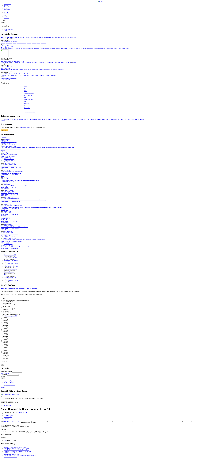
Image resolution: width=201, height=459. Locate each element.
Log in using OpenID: (6, 371)
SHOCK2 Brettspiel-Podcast (23, 413)
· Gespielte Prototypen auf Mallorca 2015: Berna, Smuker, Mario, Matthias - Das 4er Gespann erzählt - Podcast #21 (38, 37)
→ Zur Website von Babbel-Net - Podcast (11, 149)
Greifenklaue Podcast (6, 161)
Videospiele (27, 108)
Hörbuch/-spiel (28, 95)
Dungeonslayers (53, 119)
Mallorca (29, 43)
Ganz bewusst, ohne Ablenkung (10, 305)
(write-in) (4, 361)
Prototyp (74, 62)
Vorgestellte (7, 6)
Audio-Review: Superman (10, 457)
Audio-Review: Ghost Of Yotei (11, 454)
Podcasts (100, 119)
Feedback (6, 12)
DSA (41, 119)
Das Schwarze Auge (35, 119)
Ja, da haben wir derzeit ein (10, 269)
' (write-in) (5, 317)
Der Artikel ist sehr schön (10, 255)
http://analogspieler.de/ (11, 316)
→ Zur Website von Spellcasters (9, 221)
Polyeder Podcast (5, 188)
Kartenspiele (26, 75)
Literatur (26, 97)
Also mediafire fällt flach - (10, 277)
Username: (4, 374)
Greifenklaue (74, 119)
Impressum (6, 13)
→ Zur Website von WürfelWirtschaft (10, 248)
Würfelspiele (54, 75)
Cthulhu (24, 119)
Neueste (6, 5)
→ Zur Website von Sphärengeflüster (10, 228)
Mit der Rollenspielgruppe (8, 308)
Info (5, 15)
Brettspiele (3, 75)
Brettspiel (3, 43)
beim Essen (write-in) (7, 309)
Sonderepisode (112, 119)
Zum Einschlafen (6, 303)
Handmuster (28, 62)
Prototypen (43, 43)
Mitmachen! (7, 9)
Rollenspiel (14, 41)
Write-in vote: (4, 363)
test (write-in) (5, 355)
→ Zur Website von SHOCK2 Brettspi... (11, 201)
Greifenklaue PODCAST (84, 119)
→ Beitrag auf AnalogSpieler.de (8, 46)
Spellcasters (3, 215)
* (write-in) (5, 358)
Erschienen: (4, 38)
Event (22, 62)
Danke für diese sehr (9, 272)
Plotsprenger (4, 183)
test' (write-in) (5, 356)
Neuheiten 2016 (52, 62)
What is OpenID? (5, 373)
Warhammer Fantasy (139, 119)
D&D (28, 119)
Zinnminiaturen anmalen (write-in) (11, 314)
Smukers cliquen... (5, 203)
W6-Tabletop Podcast (6, 235)
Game (14, 43)
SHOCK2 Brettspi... (6, 195)
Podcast (63, 62)
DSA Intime (46, 119)
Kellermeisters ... (5, 169)
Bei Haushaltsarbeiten (7, 301)
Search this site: (5, 20)
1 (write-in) (5, 360)
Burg (12, 62)
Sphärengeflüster (5, 222)
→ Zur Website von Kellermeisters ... (10, 174)
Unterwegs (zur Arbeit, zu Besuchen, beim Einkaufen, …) (16, 300)
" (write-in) (5, 325)
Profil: (2, 139)
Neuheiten (41, 75)
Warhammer (131, 119)
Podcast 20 (68, 62)
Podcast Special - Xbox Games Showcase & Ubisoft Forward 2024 (20, 455)
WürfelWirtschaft (5, 242)
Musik (25, 101)
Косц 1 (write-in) (12, 316)
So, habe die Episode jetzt (10, 257)
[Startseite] (100, 1)
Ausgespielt (3, 137)
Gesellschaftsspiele (5, 41)
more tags (3, 120)
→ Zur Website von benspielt (8, 156)
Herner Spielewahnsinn (16, 75)
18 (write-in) (5, 311)
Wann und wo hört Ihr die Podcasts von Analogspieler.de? (19, 288)
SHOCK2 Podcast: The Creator (12, 452)
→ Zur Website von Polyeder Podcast (10, 194)
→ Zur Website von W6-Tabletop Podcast (11, 241)
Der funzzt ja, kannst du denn (11, 260)
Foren (5, 30)
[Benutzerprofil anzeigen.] (6, 140)
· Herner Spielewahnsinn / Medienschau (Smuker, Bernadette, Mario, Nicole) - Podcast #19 (32, 69)
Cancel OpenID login (9, 382)
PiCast (92, 119)
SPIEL (118, 119)
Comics (2, 74)
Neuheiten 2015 (43, 62)
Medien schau (34, 75)
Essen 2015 (9, 43)
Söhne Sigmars (4, 210)
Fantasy (59, 119)
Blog (10, 119)
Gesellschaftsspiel (21, 43)
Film (2, 61)
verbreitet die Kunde (24, 127)
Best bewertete (7, 4)
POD (58, 62)
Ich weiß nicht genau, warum (11, 263)
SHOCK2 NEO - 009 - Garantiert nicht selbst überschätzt (18, 451)
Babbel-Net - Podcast (6, 143)
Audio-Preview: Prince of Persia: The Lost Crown (16, 448)
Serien (22, 61)
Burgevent (17, 62)
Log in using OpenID (9, 380)
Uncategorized (123, 119)
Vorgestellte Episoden (29, 112)
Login (5, 440)
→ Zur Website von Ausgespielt (8, 142)
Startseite (3, 387)
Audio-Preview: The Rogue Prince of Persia (15, 447)
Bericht (2, 62)
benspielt (3, 150)
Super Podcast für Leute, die (11, 266)
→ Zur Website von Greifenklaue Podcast (11, 167)
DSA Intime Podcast (6, 157)
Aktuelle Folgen (5, 119)
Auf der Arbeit (6, 306)
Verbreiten (6, 18)
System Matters (4, 229)
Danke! (5, 274)
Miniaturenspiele (28, 99)
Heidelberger (35, 62)
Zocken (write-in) (6, 312)
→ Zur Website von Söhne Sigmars (9, 214)
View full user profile (6, 405)
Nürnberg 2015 (36, 43)
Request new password (9, 385)
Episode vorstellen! (8, 29)
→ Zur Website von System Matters (9, 234)
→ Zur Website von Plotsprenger (9, 187)
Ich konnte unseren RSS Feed (11, 280)
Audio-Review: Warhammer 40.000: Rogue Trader (16, 450)
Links (5, 16)
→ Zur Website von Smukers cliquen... (10, 208)
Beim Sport (5, 298)
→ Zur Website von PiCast (7, 181)
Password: (4, 376)
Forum (5, 8)
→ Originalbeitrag (5, 47)
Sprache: (3, 40)
